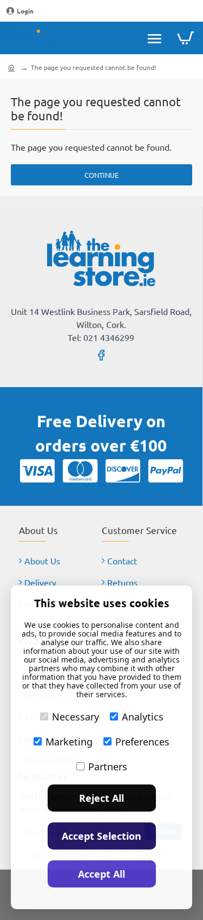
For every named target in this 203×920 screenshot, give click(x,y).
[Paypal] (165, 470)
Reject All (101, 798)
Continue (101, 174)
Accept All (101, 873)
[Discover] (123, 470)
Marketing (69, 741)
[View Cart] (185, 38)
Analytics (142, 716)
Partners (107, 766)
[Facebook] (101, 354)
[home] (11, 67)
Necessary (75, 716)
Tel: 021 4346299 (101, 337)
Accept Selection (101, 835)
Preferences (142, 741)
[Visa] (37, 470)
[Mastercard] (80, 470)
